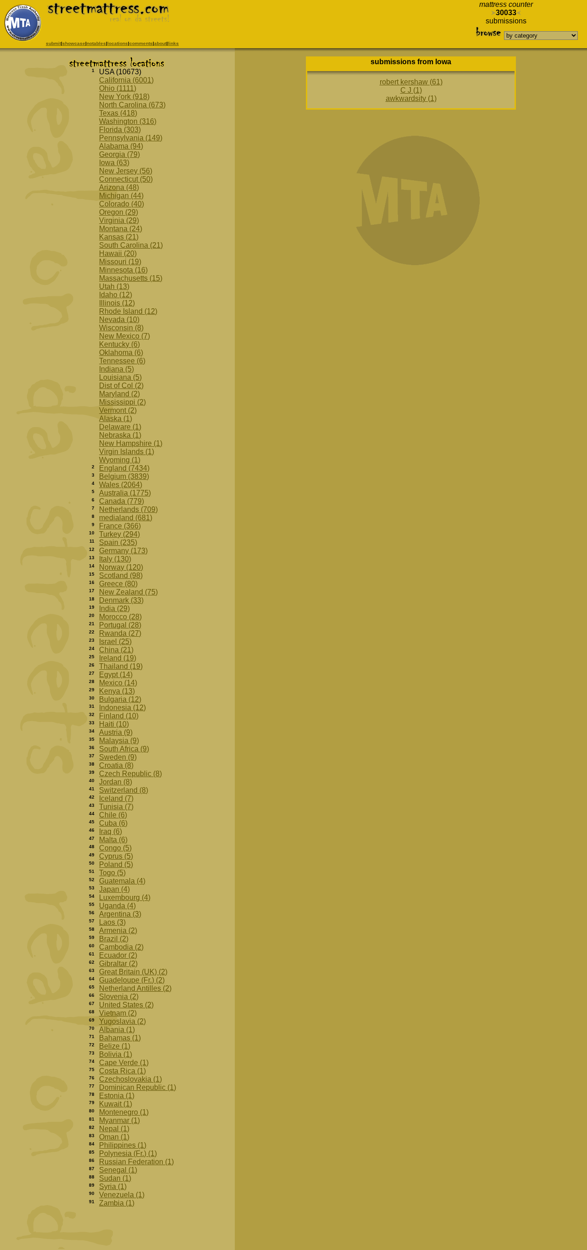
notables (96, 43)
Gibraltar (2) (118, 963)
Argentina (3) (120, 914)
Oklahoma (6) (121, 352)
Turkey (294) (119, 534)
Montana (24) (120, 229)
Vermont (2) (118, 410)
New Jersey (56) (125, 171)
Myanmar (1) (119, 1120)
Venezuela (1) (121, 1195)
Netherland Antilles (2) (135, 988)
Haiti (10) (114, 724)
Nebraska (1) (120, 435)
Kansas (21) (118, 237)
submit (53, 43)
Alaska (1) (115, 418)
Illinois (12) (117, 303)
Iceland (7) (116, 798)
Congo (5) (115, 848)
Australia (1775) (125, 493)
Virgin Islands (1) (126, 452)
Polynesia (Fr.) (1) (128, 1153)
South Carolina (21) (131, 245)
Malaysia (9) (119, 740)
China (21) (116, 650)
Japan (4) (114, 889)
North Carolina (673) (132, 105)
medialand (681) (125, 518)
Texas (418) (118, 113)
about (160, 43)
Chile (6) (113, 815)
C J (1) (411, 90)
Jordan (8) (115, 782)
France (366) (120, 526)
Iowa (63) (114, 163)
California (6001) (126, 80)
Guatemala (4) (122, 881)
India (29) (114, 608)
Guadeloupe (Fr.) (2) (132, 980)
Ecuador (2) (118, 955)
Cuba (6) (113, 823)
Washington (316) (127, 121)
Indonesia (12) (122, 707)
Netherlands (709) (128, 509)
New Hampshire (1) (130, 443)
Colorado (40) (121, 204)
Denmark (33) (121, 600)
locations (117, 43)
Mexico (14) (118, 683)
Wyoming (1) (119, 460)
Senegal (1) (118, 1170)
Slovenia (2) (118, 996)
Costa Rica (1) (122, 1071)
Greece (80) (118, 584)
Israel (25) (115, 641)
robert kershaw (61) (411, 82)
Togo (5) (112, 873)
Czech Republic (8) (130, 774)
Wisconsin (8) (121, 328)
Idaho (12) (115, 295)
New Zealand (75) (128, 592)
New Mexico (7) (124, 336)
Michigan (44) (121, 196)
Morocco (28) (120, 617)
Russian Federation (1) (136, 1162)
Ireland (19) (117, 658)
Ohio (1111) (117, 88)
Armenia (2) (118, 930)
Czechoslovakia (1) (130, 1079)
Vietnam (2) (118, 1013)
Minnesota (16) (123, 270)
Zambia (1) (116, 1203)
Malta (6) (113, 840)
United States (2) (126, 1005)
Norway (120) (121, 567)
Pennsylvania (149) (130, 138)
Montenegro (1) (124, 1112)
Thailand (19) (121, 666)
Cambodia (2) (121, 947)
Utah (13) (114, 286)
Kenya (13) (117, 691)
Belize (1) (114, 1046)
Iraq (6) (110, 831)
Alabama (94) (121, 146)
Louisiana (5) (120, 377)
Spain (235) (118, 542)
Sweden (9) (118, 757)
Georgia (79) (119, 154)
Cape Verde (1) (124, 1063)
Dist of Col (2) (121, 385)
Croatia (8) (116, 765)
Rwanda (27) (120, 633)
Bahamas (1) (120, 1038)
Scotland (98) (121, 575)
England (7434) (124, 468)
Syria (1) (113, 1186)
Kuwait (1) (115, 1104)
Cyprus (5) (116, 856)
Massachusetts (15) (130, 278)
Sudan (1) (115, 1178)
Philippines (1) (122, 1145)
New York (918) (124, 96)
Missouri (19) (120, 262)
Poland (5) (116, 864)
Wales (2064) (120, 485)
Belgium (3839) (124, 476)
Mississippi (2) (122, 402)
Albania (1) (117, 1029)
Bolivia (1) (115, 1054)
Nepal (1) (114, 1129)
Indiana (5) (116, 369)
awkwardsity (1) (411, 98)
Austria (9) (116, 732)
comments (141, 43)
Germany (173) (123, 551)
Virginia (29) (119, 220)
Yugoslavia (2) (122, 1021)
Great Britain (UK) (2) (133, 972)
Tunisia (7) (116, 807)
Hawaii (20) (118, 253)
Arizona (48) (119, 187)
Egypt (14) (116, 674)
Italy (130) (115, 559)
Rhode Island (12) (128, 311)
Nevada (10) (119, 319)
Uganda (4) (117, 906)
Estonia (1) (116, 1096)
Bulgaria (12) (120, 699)
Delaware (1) (120, 427)
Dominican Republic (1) (137, 1087)
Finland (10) (118, 716)
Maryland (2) (119, 394)
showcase (73, 43)
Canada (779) (121, 501)
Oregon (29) (118, 212)
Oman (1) (114, 1137)
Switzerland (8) (123, 790)
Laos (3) (112, 922)
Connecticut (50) (126, 179)
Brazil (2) (113, 939)
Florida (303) (120, 129)
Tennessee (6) (122, 361)
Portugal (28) (120, 625)
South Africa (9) (124, 749)
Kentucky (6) (119, 344)
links (173, 43)
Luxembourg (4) (124, 897)
